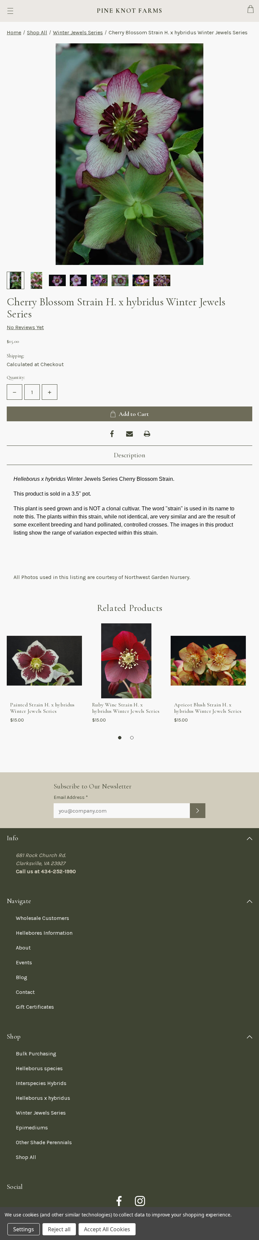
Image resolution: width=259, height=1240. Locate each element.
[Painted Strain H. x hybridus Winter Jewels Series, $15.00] (44, 660)
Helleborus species (39, 1068)
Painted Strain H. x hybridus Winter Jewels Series (42, 708)
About (23, 947)
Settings (23, 1229)
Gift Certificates (35, 1007)
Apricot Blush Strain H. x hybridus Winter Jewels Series (207, 708)
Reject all (59, 1229)
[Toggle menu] (10, 11)
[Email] (129, 433)
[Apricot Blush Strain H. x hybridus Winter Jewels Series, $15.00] (208, 660)
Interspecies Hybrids (41, 1083)
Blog (21, 977)
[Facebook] (112, 433)
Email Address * (71, 797)
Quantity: (16, 377)
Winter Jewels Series (78, 32)
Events (24, 962)
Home (14, 32)
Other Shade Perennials (44, 1142)
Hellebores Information (44, 933)
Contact (25, 992)
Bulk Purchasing (36, 1053)
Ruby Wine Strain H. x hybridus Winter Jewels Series (126, 708)
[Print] (147, 433)
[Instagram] (140, 1201)
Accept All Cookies (107, 1229)
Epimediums (32, 1127)
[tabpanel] (44, 676)
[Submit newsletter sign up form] (197, 810)
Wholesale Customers (42, 918)
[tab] (120, 738)
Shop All (37, 32)
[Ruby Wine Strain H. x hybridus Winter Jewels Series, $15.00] (126, 660)
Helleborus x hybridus (43, 1098)
